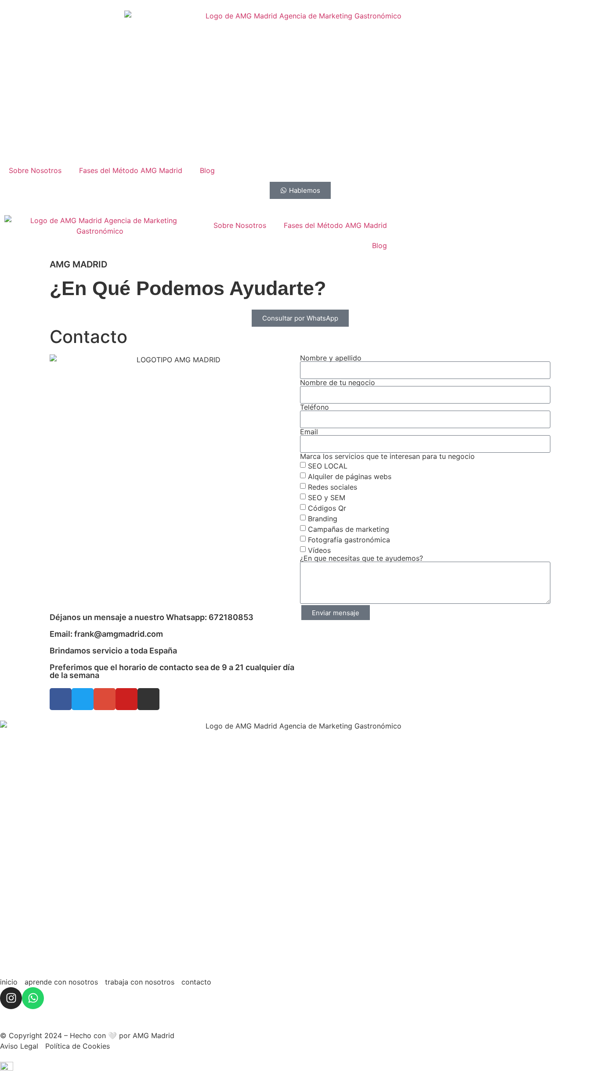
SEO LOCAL (327, 466)
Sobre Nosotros (35, 170)
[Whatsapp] (33, 998)
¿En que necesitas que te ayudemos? (361, 558)
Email (309, 431)
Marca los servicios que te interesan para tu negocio (387, 456)
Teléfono (314, 407)
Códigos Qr (327, 508)
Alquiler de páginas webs (349, 476)
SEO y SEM (326, 497)
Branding (322, 518)
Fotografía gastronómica (349, 539)
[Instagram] (11, 998)
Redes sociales (332, 487)
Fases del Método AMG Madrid (130, 170)
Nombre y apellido (330, 357)
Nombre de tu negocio (337, 382)
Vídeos (319, 550)
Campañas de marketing (348, 529)
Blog (207, 170)
